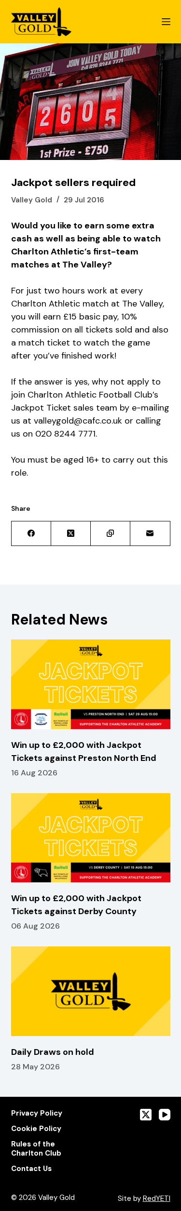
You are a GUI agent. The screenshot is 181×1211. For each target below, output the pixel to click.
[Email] (150, 533)
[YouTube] (164, 1114)
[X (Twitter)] (71, 533)
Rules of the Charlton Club (36, 1149)
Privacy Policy (36, 1113)
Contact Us (31, 1168)
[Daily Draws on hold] (90, 991)
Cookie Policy (36, 1128)
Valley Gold (31, 200)
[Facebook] (31, 533)
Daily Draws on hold (52, 1052)
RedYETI (156, 1198)
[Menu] (166, 21)
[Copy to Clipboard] (110, 533)
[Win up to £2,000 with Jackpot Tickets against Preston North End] (90, 684)
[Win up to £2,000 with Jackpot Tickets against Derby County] (90, 838)
